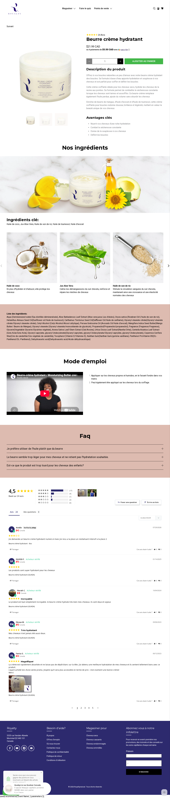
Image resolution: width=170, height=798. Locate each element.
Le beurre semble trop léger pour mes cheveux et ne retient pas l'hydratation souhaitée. (58, 457)
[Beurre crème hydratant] (45, 72)
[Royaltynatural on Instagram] (24, 748)
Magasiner (67, 8)
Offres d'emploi (53, 740)
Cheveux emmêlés (94, 748)
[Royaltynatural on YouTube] (17, 748)
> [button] (98, 708)
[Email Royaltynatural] (31, 748)
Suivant (10, 26)
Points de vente (101, 8)
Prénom (129, 751)
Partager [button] (15, 549)
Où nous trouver (53, 744)
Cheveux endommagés (96, 744)
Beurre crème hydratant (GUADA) (22, 575)
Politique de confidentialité (58, 752)
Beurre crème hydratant (18, 543)
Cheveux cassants (94, 740)
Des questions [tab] (30, 512)
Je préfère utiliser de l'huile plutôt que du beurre (35, 448)
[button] (124, 49)
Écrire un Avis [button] (153, 502)
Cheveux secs (92, 735)
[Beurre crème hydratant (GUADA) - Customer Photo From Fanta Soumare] (82, 493)
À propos (50, 735)
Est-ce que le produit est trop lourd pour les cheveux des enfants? (45, 465)
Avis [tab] (12, 512)
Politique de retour (54, 756)
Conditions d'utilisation (56, 760)
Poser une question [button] (129, 502)
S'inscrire (144, 772)
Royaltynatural (79, 787)
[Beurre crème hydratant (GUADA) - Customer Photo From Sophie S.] (92, 493)
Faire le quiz (85, 8)
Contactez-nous (53, 748)
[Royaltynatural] (14, 8)
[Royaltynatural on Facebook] (9, 748)
